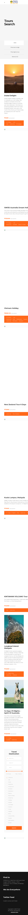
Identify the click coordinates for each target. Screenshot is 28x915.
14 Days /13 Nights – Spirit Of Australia (12, 712)
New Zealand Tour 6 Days (15, 404)
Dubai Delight (10, 96)
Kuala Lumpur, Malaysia (14, 498)
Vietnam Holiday (11, 308)
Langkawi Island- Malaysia (11, 647)
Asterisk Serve (14, 912)
